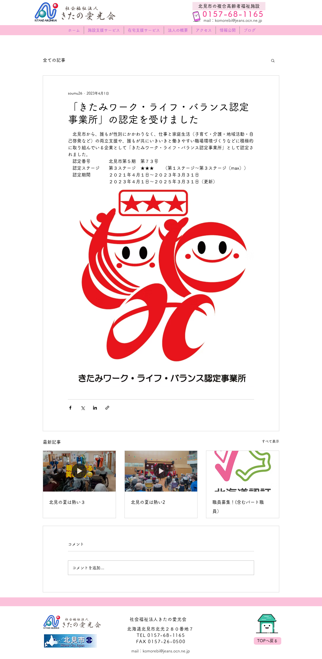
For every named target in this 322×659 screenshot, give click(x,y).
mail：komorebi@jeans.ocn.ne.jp (233, 20)
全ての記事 (54, 60)
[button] (272, 60)
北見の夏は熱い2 (148, 502)
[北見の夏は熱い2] (161, 471)
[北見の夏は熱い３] (79, 471)
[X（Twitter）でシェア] (82, 407)
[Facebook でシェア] (70, 407)
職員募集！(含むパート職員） (238, 506)
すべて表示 (270, 441)
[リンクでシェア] (107, 407)
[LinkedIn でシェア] (95, 407)
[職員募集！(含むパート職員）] (242, 471)
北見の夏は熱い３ (67, 502)
